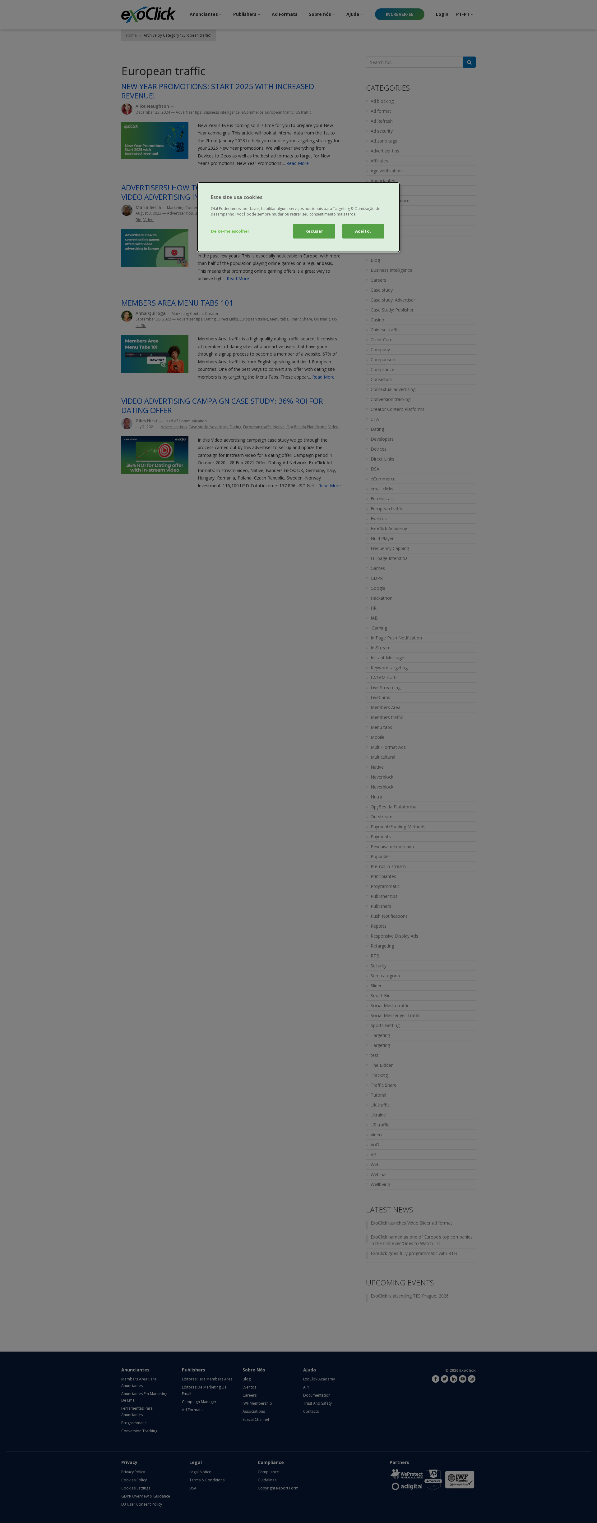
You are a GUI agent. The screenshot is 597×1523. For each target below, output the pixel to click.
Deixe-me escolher (230, 231)
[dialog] (298, 217)
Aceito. (363, 231)
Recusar (314, 231)
